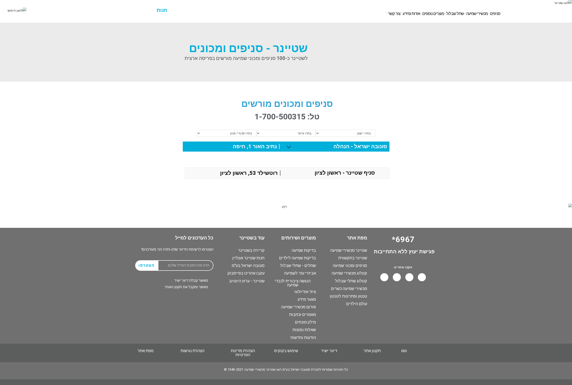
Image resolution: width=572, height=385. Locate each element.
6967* (75, 6)
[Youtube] (409, 277)
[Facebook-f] (422, 277)
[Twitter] (384, 277)
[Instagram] (397, 277)
